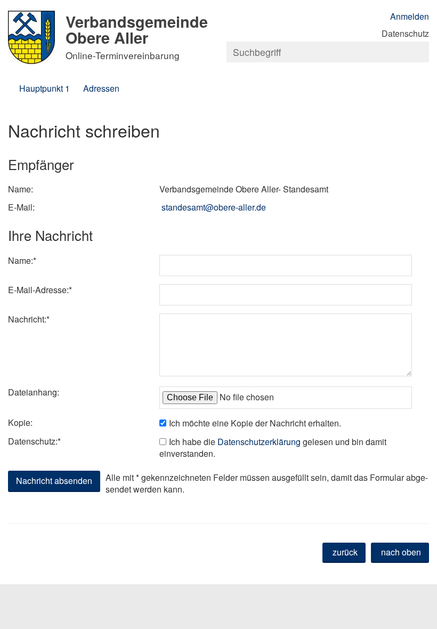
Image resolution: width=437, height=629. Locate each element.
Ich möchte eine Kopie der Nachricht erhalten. (255, 423)
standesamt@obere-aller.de (213, 207)
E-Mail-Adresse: (40, 289)
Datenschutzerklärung (259, 442)
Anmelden (409, 16)
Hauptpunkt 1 (44, 88)
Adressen (101, 88)
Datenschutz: (34, 441)
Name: (22, 260)
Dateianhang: (33, 392)
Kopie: (20, 422)
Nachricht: (29, 319)
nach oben (401, 552)
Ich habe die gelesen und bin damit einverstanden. (272, 447)
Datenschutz (405, 33)
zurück (345, 552)
